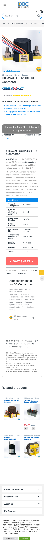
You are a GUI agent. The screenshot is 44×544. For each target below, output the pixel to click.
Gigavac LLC (23, 347)
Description (8, 135)
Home (4, 24)
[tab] (8, 136)
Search (38, 16)
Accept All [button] (24, 538)
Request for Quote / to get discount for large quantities (22, 129)
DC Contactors (17, 24)
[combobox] (18, 16)
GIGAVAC (10, 159)
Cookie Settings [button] (10, 538)
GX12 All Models (19, 273)
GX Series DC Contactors (20, 75)
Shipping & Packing (34, 135)
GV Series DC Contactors (12, 435)
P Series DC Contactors (31, 398)
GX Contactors (29, 162)
